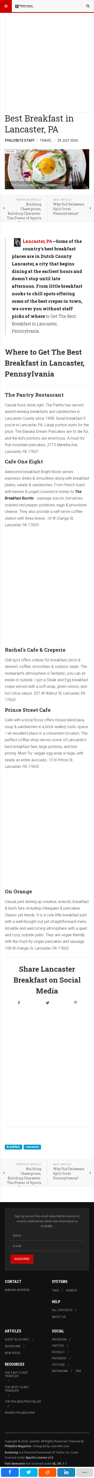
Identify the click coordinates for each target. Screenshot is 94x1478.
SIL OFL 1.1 (59, 1463)
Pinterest (59, 1358)
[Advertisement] (47, 62)
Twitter (58, 1345)
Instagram (60, 1371)
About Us (59, 1317)
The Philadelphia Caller (23, 1401)
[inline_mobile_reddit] (47, 1472)
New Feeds (12, 1353)
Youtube (58, 1364)
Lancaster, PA (37, 241)
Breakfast (13, 1147)
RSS (78, 1371)
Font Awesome (15, 1463)
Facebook (59, 1339)
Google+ (58, 1352)
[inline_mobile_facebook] (10, 1472)
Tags (55, 1290)
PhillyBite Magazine (18, 1446)
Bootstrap (11, 1452)
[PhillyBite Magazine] (24, 6)
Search (71, 1290)
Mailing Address (17, 1290)
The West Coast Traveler (17, 1389)
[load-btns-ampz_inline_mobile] (84, 1472)
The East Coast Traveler (16, 1374)
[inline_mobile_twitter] (29, 1472)
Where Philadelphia (19, 1412)
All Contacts (62, 1310)
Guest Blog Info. (17, 1339)
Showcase (12, 1346)
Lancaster (32, 1147)
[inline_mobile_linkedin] (66, 1472)
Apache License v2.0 (39, 1457)
